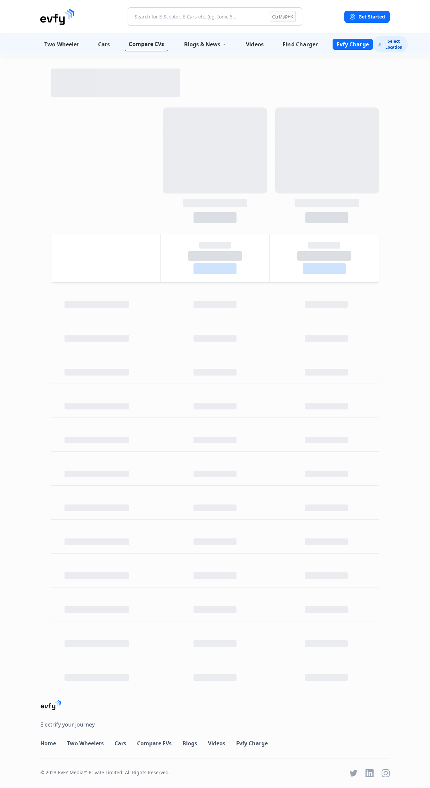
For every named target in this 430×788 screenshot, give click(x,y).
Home (48, 743)
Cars (104, 44)
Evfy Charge (353, 44)
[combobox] (215, 16)
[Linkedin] (370, 773)
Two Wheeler (61, 44)
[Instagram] (386, 773)
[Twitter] (353, 773)
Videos (255, 44)
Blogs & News (202, 44)
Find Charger (300, 44)
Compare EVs (146, 44)
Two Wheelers (85, 743)
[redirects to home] (57, 17)
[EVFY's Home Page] (215, 705)
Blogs (189, 743)
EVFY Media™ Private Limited (90, 772)
